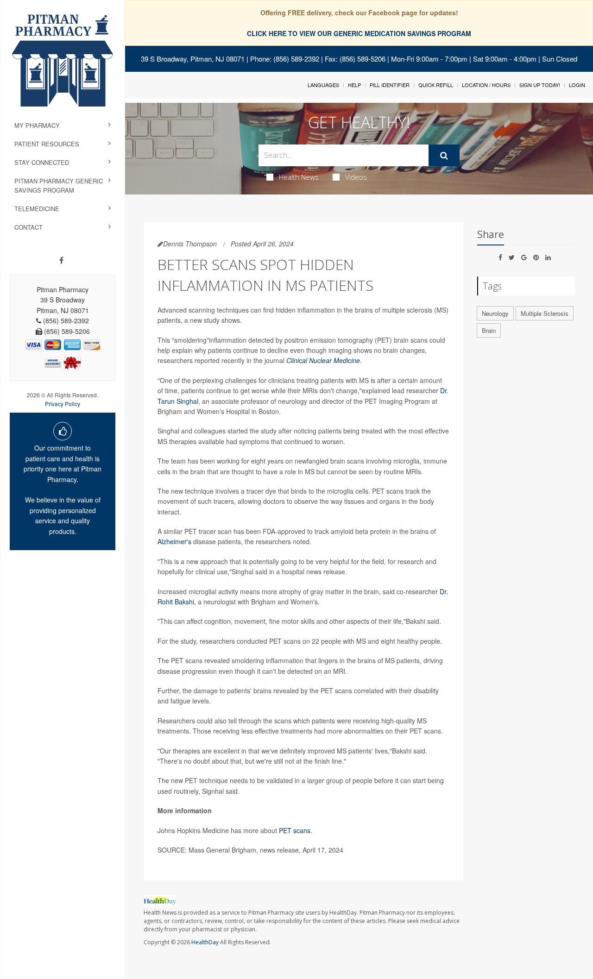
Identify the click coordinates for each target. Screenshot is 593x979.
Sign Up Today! (539, 84)
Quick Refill (435, 84)
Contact (28, 227)
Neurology (495, 313)
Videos (356, 177)
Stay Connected (41, 162)
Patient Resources (46, 143)
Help (354, 84)
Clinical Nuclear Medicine (323, 360)
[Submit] (444, 155)
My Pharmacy (37, 125)
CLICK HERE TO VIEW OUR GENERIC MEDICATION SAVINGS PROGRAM (359, 33)
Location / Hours (486, 84)
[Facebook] (61, 260)
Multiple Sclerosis (544, 313)
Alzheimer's (174, 541)
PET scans (294, 830)
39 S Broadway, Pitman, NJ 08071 (193, 58)
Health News (299, 177)
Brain (489, 330)
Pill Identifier (390, 84)
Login (577, 84)
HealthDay (205, 942)
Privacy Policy (62, 404)
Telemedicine (36, 208)
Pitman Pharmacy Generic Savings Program (58, 185)
